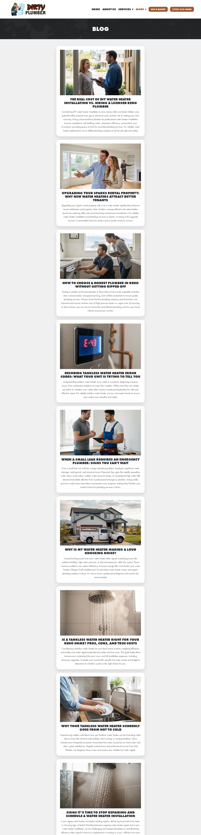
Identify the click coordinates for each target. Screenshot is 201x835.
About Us (109, 9)
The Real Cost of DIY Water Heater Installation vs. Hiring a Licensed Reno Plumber (100, 102)
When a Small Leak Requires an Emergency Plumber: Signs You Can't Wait (100, 461)
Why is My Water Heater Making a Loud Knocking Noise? (100, 551)
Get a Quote (158, 9)
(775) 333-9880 (182, 9)
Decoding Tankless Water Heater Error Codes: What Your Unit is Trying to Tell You (100, 375)
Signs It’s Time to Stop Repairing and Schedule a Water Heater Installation (100, 814)
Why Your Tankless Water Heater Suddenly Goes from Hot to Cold (100, 728)
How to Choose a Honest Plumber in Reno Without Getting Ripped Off (100, 284)
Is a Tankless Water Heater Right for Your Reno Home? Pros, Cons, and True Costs (100, 641)
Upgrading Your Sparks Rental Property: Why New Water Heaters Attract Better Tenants (100, 196)
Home (96, 9)
